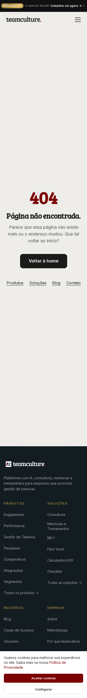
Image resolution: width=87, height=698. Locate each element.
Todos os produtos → (21, 593)
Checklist (54, 571)
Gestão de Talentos (19, 537)
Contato (73, 282)
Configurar (43, 689)
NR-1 (51, 538)
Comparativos (15, 559)
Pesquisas (12, 548)
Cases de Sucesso (19, 630)
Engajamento (14, 515)
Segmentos (13, 582)
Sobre (52, 619)
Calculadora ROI (60, 560)
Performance (14, 526)
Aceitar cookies (43, 678)
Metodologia (57, 630)
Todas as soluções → (64, 582)
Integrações (13, 570)
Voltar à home (43, 260)
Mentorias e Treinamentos (58, 526)
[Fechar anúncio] (84, 6)
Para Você (55, 549)
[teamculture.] (25, 464)
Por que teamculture (63, 641)
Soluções (37, 282)
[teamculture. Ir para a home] (24, 19)
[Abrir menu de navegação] (77, 19)
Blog (56, 282)
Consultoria (56, 515)
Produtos (15, 282)
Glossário (11, 641)
